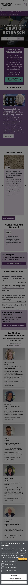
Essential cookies (10, 561)
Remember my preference (14, 578)
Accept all (14, 575)
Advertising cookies (11, 567)
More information (14, 582)
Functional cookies (11, 564)
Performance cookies (11, 571)
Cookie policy (22, 559)
